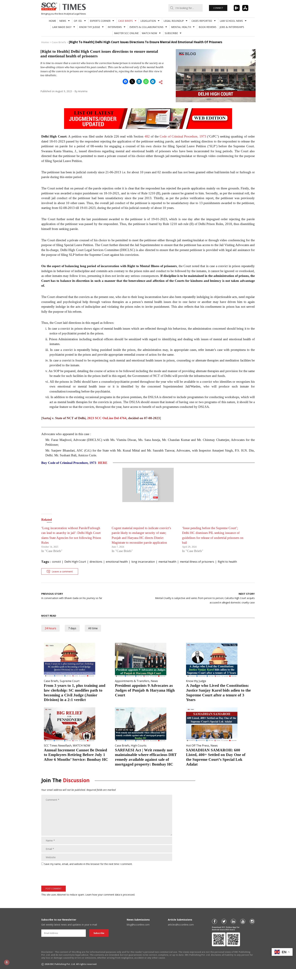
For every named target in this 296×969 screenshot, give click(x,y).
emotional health (117, 562)
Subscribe (171, 33)
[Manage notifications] (6, 962)
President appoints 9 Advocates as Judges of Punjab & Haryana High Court (145, 690)
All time (93, 628)
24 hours (50, 628)
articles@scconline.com (181, 924)
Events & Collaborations (146, 27)
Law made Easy (61, 27)
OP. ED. (78, 20)
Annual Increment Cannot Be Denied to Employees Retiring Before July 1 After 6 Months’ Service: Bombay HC (76, 755)
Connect (218, 8)
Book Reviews (207, 27)
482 (147, 136)
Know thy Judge (89, 27)
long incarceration (143, 562)
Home (52, 20)
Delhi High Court (75, 562)
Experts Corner (100, 20)
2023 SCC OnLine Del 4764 (106, 418)
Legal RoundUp (174, 20)
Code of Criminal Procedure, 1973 (183, 136)
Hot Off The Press (197, 745)
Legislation (148, 20)
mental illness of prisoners (197, 562)
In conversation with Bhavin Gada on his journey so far (71, 596)
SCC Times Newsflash (57, 745)
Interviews (115, 27)
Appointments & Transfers (132, 681)
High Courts (138, 745)
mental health (167, 562)
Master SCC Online (126, 33)
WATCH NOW (149, 33)
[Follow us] (214, 921)
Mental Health (181, 27)
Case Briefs (125, 20)
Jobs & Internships (232, 27)
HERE (102, 463)
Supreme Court (69, 681)
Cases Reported (202, 20)
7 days (72, 628)
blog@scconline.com (138, 924)
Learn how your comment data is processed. (110, 894)
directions (96, 562)
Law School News (231, 20)
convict (56, 562)
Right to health (227, 562)
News (62, 20)
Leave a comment (62, 571)
